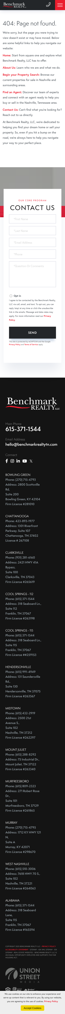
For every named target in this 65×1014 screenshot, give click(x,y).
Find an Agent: (12, 92)
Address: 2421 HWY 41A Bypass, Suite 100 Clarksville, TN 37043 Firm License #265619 (21, 572)
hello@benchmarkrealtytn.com (31, 444)
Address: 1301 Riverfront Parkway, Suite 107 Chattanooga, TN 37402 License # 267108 (21, 533)
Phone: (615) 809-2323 (20, 786)
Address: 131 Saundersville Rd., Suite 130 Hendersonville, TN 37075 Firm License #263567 (22, 686)
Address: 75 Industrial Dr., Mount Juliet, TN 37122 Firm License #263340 (22, 764)
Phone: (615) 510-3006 (20, 869)
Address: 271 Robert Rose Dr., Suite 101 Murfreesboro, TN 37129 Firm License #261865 (22, 801)
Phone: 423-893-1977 (20, 521)
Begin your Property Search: (21, 75)
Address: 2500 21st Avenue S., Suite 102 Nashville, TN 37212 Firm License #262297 (20, 728)
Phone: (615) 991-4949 (20, 672)
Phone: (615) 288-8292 (20, 755)
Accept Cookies (32, 1008)
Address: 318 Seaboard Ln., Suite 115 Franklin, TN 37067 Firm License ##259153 (23, 647)
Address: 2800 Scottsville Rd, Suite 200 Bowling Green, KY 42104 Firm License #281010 (22, 494)
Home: (7, 55)
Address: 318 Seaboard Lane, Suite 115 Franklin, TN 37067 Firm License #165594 (20, 920)
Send (32, 332)
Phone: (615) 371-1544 (19, 599)
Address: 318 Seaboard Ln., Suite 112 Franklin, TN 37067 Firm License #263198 (23, 611)
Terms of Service (31, 344)
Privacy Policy (14, 344)
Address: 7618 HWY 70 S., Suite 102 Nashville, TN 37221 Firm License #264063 (22, 881)
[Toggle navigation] (60, 5)
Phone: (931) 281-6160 (20, 557)
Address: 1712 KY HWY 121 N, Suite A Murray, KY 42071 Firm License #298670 (23, 842)
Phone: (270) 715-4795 (20, 827)
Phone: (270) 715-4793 (20, 480)
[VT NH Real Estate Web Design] (22, 975)
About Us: (9, 68)
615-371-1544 (23, 429)
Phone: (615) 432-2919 (20, 713)
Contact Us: (10, 110)
